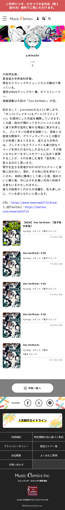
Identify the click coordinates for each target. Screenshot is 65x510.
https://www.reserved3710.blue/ (34, 202)
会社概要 (16, 455)
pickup (28, 231)
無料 (46, 349)
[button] (4, 18)
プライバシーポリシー (16, 446)
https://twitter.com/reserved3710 (25, 209)
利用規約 (16, 437)
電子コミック (50, 231)
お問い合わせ (16, 464)
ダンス (37, 231)
